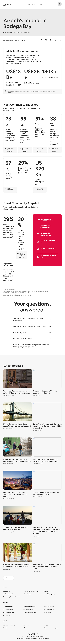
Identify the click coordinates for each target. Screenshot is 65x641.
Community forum (49, 609)
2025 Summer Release (9, 625)
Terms (23, 638)
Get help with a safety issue (31, 591)
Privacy (18, 638)
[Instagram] (31, 634)
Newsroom (26, 625)
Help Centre (6, 591)
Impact (9, 4)
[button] (32, 319)
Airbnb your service (49, 606)
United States (11, 32)
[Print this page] (60, 40)
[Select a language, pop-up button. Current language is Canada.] (60, 4)
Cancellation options (49, 594)
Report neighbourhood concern (11, 597)
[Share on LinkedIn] (50, 40)
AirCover (46, 591)
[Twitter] (29, 634)
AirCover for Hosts (8, 609)
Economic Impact (8, 40)
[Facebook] (37, 634)
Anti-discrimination (8, 594)
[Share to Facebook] (41, 40)
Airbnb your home (8, 606)
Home (4, 32)
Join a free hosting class (29, 612)
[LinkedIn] (34, 634)
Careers (46, 625)
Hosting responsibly (8, 612)
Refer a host (6, 615)
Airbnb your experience (29, 606)
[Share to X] (46, 40)
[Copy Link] (55, 40)
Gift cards (26, 628)
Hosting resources (28, 609)
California (19, 32)
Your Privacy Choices (43, 638)
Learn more (39, 91)
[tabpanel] (32, 471)
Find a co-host (47, 612)
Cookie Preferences (31, 638)
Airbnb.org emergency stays (51, 628)
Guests (23, 40)
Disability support (28, 594)
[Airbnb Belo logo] (4, 4)
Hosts (17, 40)
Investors (5, 628)
